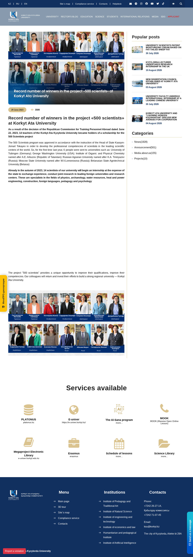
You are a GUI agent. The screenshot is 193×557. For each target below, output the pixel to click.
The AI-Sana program (119, 419)
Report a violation (14, 551)
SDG (163, 16)
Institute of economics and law (119, 527)
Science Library (164, 453)
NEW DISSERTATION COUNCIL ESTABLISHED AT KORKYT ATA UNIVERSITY (161, 81)
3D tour (62, 507)
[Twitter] (158, 4)
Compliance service (84, 4)
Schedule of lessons (119, 453)
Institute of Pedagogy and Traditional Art (116, 503)
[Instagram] (141, 4)
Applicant (173, 16)
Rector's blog (69, 16)
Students (112, 16)
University (52, 16)
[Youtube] (152, 4)
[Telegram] (136, 4)
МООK (164, 418)
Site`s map (65, 4)
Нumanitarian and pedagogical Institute (119, 535)
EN (25, 4)
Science (99, 16)
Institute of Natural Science (117, 511)
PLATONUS (28, 419)
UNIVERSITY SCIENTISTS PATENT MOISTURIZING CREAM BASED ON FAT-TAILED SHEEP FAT (163, 47)
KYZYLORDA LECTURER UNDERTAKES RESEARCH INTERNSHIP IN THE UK (159, 64)
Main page (63, 501)
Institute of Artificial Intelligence (119, 543)
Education (87, 16)
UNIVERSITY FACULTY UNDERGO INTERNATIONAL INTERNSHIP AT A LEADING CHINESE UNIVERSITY (163, 98)
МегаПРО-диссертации (3, 291)
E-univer (73, 419)
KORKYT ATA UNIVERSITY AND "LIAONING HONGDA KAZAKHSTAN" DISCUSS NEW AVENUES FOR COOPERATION (161, 116)
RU (17, 4)
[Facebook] (146, 4)
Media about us (145, 153)
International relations (134, 16)
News (140, 142)
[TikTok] (163, 4)
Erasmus (74, 453)
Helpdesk (117, 4)
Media (155, 16)
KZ (9, 4)
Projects (140, 158)
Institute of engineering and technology (117, 519)
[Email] (130, 4)
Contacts (103, 4)
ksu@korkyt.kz (152, 526)
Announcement (145, 147)
